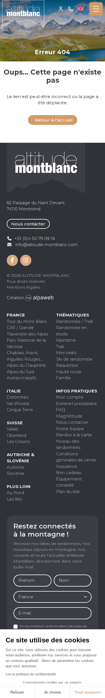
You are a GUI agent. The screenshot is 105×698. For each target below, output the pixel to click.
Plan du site (68, 491)
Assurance (66, 466)
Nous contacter (28, 224)
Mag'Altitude (69, 416)
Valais (12, 429)
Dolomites (17, 397)
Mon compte (61, 9)
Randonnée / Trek (74, 321)
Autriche (15, 467)
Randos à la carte (74, 434)
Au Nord (15, 492)
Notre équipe (70, 428)
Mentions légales (23, 287)
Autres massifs (21, 377)
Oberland (16, 435)
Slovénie (15, 473)
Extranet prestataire (76, 403)
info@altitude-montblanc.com (46, 244)
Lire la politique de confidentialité (31, 674)
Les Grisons (18, 441)
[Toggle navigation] (96, 9)
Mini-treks (66, 352)
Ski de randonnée (74, 359)
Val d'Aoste (18, 403)
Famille (63, 377)
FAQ (60, 409)
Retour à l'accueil (54, 120)
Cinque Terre (20, 409)
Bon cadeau (68, 472)
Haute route (68, 371)
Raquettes (67, 365)
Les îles (14, 499)
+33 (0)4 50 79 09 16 (70, 9)
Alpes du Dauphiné (26, 365)
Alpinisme (66, 340)
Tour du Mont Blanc (27, 321)
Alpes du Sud (20, 371)
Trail (60, 346)
